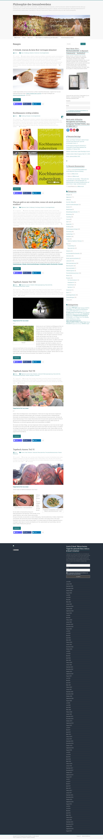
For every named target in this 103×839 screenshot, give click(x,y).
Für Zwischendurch (72, 280)
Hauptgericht (71, 282)
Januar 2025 (69, 604)
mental (20, 292)
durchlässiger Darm (40, 213)
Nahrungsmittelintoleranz (73, 320)
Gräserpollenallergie (25, 60)
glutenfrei (40, 59)
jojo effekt (20, 218)
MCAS (20, 123)
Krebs (84, 317)
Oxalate (26, 63)
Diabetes (23, 213)
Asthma (87, 308)
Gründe (30, 60)
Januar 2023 (69, 644)
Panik (19, 460)
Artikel (23, 37)
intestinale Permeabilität (29, 62)
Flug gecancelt (26, 458)
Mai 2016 (68, 810)
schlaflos (33, 294)
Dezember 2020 (69, 691)
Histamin (32, 53)
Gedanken (68, 236)
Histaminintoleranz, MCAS (67, 37)
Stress (59, 294)
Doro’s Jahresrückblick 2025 (73, 156)
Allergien (32, 210)
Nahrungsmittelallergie (44, 219)
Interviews (68, 256)
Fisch (45, 215)
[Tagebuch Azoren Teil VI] (38, 464)
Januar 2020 (69, 714)
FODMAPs (60, 57)
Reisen (27, 286)
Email (67, 105)
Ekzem (14, 291)
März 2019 (68, 734)
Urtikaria (26, 223)
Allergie (74, 308)
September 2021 (69, 673)
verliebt (22, 461)
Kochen (57, 122)
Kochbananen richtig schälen (26, 113)
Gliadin (34, 59)
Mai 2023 (68, 635)
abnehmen (26, 210)
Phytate (34, 63)
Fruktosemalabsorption (21, 59)
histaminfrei (48, 60)
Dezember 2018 (69, 741)
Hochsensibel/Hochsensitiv (72, 253)
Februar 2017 (69, 790)
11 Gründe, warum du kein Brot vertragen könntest (35, 50)
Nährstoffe (53, 62)
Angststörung (37, 210)
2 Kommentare (23, 126)
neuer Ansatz (54, 219)
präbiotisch (31, 123)
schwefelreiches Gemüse (41, 222)
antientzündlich (27, 119)
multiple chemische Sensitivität (23, 219)
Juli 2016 (68, 806)
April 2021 (68, 682)
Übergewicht (59, 222)
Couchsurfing (44, 289)
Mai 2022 (68, 655)
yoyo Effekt (57, 223)
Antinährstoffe (48, 56)
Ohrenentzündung (43, 292)
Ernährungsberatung (21, 215)
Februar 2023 (69, 642)
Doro (16, 53)
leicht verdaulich (16, 123)
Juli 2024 (68, 615)
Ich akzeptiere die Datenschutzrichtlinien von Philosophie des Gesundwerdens (77, 111)
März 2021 (68, 685)
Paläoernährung (36, 221)
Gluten (37, 59)
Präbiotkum (36, 123)
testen (20, 65)
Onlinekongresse (70, 270)
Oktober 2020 (69, 696)
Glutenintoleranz (45, 59)
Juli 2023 (68, 631)
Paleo (28, 123)
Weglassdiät (33, 125)
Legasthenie (49, 218)
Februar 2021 (69, 687)
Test (18, 65)
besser (22, 57)
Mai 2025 (68, 599)
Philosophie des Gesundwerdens (32, 4)
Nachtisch (70, 287)
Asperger (41, 210)
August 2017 (69, 777)
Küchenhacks (71, 285)
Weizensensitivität (51, 125)
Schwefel (35, 222)
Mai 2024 (68, 617)
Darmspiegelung (46, 57)
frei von (39, 120)
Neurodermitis (28, 221)
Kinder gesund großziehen (72, 258)
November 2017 (69, 770)
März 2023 (68, 640)
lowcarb (55, 218)
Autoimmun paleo (55, 210)
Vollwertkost (47, 223)
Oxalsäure (30, 63)
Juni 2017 (68, 781)
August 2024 (69, 613)
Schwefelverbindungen (50, 222)
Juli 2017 (68, 779)
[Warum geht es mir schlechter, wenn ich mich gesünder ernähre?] (38, 228)
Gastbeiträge (69, 234)
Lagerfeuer (56, 291)
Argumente (53, 56)
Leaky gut (44, 218)
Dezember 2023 (69, 624)
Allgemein (23, 207)
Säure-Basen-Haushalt (57, 63)
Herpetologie (37, 291)
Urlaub (61, 294)
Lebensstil (40, 374)
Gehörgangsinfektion (28, 291)
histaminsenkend (16, 62)
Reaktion (42, 63)
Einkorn (53, 57)
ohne (23, 123)
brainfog (45, 212)
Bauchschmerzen (55, 119)
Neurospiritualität (70, 268)
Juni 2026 (68, 581)
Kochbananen (46, 122)
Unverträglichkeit (21, 223)
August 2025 (69, 592)
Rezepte (47, 63)
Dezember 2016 (69, 795)
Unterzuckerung (29, 65)
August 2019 (69, 725)
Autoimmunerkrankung (44, 119)
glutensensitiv (51, 59)
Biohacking (69, 214)
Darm (22, 53)
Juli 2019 (68, 727)
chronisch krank (54, 212)
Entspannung (84, 310)
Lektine (41, 62)
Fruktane (14, 59)
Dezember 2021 (69, 667)
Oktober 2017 (69, 772)
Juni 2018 (68, 754)
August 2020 (69, 700)
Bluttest (24, 57)
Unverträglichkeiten (44, 53)
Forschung (37, 207)
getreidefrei (46, 120)
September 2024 (69, 610)
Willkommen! (75, 174)
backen (50, 119)
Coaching (68, 217)
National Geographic (25, 292)
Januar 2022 (69, 664)
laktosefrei (87, 317)
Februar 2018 (69, 763)
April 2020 (68, 707)
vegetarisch (33, 223)
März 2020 (68, 709)
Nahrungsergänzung (40, 285)
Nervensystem (69, 265)
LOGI (52, 218)
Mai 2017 (68, 783)
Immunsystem (52, 216)
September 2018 (69, 747)
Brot (41, 57)
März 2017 (68, 788)
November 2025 (69, 588)
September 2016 (69, 801)
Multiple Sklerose (32, 219)
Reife (39, 123)
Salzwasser (26, 294)
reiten (17, 294)
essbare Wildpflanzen (20, 291)
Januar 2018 (69, 765)
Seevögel (53, 294)
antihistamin (32, 119)
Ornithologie (56, 292)
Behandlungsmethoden (71, 212)
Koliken (61, 122)
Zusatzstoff (54, 65)
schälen (51, 123)
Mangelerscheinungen (47, 62)
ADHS (67, 307)
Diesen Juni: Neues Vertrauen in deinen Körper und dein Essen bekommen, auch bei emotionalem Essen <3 (77, 141)
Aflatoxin (28, 56)
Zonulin (50, 65)
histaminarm (42, 60)
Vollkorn (34, 65)
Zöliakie (47, 65)
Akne (30, 210)
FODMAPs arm (26, 120)
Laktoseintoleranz (39, 218)
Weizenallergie (42, 65)
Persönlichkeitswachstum (19, 286)
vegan (29, 223)
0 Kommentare (22, 383)
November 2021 (69, 669)
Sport (56, 294)
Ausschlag (33, 289)
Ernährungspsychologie (72, 229)
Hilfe (32, 216)
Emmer (56, 57)
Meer (17, 292)
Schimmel (36, 53)
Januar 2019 (69, 738)
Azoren (28, 285)
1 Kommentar (22, 295)
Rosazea (25, 222)
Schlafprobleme (39, 294)
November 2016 (69, 797)
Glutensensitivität (57, 59)
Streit (59, 381)
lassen (38, 62)
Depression (20, 213)
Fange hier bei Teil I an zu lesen (20, 320)
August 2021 (69, 676)
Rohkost (21, 222)
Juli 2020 (68, 703)
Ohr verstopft (37, 292)
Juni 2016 (68, 808)
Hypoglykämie (22, 62)
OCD (32, 221)
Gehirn (67, 239)
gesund (88, 312)
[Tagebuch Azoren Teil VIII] (38, 298)
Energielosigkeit (58, 213)
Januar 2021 (69, 689)
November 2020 (69, 694)
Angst (30, 289)
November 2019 (69, 718)
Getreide (30, 59)
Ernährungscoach (28, 215)
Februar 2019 (69, 736)
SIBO (56, 222)
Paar (60, 292)
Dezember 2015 (69, 822)
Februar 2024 (69, 619)
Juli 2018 (68, 752)
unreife (54, 123)
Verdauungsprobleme (26, 125)
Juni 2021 (68, 678)
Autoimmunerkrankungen (72, 204)
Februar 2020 (69, 711)
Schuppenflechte (30, 222)
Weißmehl (38, 65)
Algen (27, 289)
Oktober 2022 (69, 649)
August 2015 (69, 830)
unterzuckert (24, 65)
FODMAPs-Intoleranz (33, 120)
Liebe (59, 291)
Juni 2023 (68, 633)
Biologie (30, 212)
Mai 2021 (68, 680)
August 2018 (69, 750)
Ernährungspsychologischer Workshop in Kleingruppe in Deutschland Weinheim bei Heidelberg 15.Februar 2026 (76, 147)
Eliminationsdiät (16, 120)
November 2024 (69, 606)
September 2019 (69, 723)
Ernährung (26, 53)
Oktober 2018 (69, 745)
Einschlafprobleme (58, 289)
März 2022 (68, 660)
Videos (68, 300)
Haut (31, 374)
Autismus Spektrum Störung (74, 241)
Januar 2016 (69, 819)
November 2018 (69, 743)
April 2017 (68, 786)
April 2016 (68, 813)
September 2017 (69, 774)
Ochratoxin (15, 63)
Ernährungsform (35, 215)
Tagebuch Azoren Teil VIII (24, 282)
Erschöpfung (41, 215)
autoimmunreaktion (16, 57)
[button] (17, 104)
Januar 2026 (69, 584)
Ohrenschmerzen (51, 292)
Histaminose (36, 122)
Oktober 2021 (69, 671)
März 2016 (68, 815)
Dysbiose (46, 213)
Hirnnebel (35, 216)
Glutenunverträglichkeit (17, 60)
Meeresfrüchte (59, 218)
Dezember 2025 (69, 586)
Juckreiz (74, 317)
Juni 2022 (68, 653)
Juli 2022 (68, 651)
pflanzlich (43, 221)
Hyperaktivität (47, 216)
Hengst (33, 291)
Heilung (73, 314)
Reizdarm (14, 222)
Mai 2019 (68, 729)
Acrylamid (24, 56)
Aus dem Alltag (70, 202)
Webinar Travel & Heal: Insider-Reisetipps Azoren (78, 151)
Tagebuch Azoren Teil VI (23, 449)
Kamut (35, 62)
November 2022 (69, 646)
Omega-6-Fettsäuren (21, 63)
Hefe (33, 60)
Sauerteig (51, 63)
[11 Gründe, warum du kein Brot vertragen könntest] (38, 69)
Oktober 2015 (69, 826)
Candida (49, 212)
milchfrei (78, 318)
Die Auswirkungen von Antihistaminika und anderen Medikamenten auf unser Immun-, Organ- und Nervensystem (77, 182)
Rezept (73, 323)
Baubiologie (69, 209)
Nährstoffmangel (59, 62)
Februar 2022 (69, 662)
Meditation (72, 318)
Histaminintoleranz (53, 60)
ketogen (23, 218)
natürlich (50, 219)
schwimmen (49, 294)
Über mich (30, 37)
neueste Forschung (21, 221)
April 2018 (68, 759)
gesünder (27, 59)
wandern (14, 295)
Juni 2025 (68, 597)
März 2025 (68, 601)
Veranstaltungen (70, 297)
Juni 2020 (68, 705)
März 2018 (68, 761)
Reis (45, 63)
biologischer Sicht (35, 212)
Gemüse (84, 312)
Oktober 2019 (69, 720)
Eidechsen (52, 289)
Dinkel (50, 57)
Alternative (32, 56)
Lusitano (14, 292)
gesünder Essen (20, 216)
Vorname (68, 100)
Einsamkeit (47, 457)
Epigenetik (68, 224)
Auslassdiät (38, 119)
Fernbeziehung (21, 458)
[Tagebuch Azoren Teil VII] (38, 386)
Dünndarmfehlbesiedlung (32, 213)
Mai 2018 (68, 756)
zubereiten (15, 126)
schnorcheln (44, 294)
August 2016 (69, 804)
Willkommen (17, 37)
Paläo (25, 123)
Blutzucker (28, 57)
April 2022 (68, 658)
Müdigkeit (15, 219)
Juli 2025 (68, 595)
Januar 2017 (69, 792)
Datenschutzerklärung (86, 836)
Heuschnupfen (37, 60)
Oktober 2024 (69, 608)
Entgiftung (15, 215)
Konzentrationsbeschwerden (30, 218)
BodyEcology (41, 212)
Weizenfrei (46, 125)
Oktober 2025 (69, 590)
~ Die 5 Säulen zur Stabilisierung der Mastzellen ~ (47, 37)
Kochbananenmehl (52, 122)
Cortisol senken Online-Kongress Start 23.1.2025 (78, 154)
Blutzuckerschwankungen (35, 57)
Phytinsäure (38, 63)
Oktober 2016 (69, 799)
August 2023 (69, 628)
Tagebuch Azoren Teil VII (24, 371)
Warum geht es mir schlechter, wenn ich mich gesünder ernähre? (37, 203)
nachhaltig (37, 219)
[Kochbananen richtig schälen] (38, 129)
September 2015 (69, 828)
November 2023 (69, 626)
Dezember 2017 (69, 768)
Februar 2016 (69, 817)
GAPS (56, 215)
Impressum (79, 836)
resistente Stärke (43, 123)
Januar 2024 (69, 622)
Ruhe (22, 294)
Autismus (50, 210)
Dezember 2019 (69, 716)
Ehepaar (48, 289)
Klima (52, 291)
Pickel (59, 221)
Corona (68, 219)
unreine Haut (15, 223)
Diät (26, 213)
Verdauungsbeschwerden (17, 125)
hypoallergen (41, 122)
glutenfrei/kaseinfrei (27, 216)
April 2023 (68, 637)
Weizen (37, 125)
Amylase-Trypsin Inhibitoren (40, 56)
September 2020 (69, 698)
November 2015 (69, 824)
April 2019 (68, 732)
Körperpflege (71, 246)
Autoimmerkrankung (59, 56)
